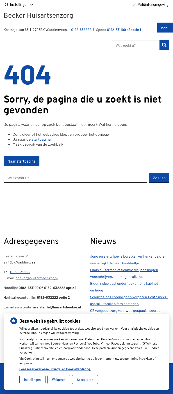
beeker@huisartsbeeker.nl (37, 278)
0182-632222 (20, 272)
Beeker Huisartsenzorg (38, 16)
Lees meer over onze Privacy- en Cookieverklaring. (55, 369)
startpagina (41, 139)
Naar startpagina (21, 161)
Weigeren (59, 380)
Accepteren (85, 380)
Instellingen (32, 380)
